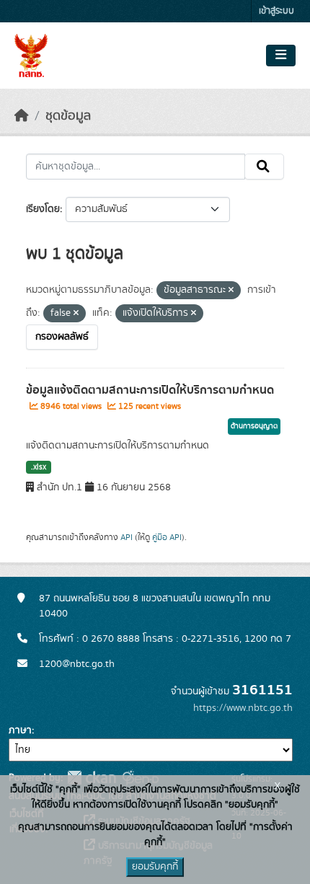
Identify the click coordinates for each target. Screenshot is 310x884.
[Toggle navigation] (281, 55)
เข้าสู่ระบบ (276, 11)
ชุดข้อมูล (68, 116)
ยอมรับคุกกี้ (155, 866)
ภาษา (20, 730)
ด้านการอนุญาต (254, 426)
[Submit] (264, 167)
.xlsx (38, 467)
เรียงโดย (43, 209)
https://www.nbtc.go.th (243, 708)
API (126, 537)
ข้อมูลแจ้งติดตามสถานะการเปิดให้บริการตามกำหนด (150, 390)
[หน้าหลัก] (21, 116)
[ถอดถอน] (231, 290)
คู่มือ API (167, 537)
